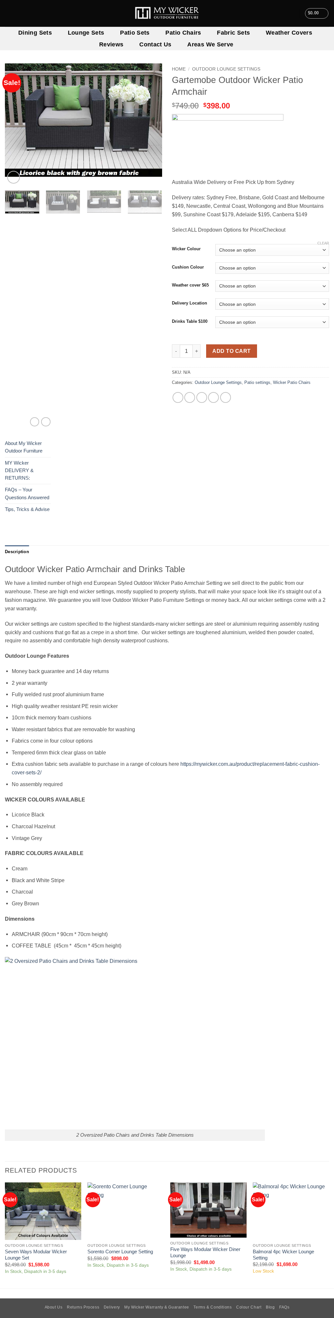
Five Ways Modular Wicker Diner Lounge (205, 1252)
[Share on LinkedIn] (213, 397)
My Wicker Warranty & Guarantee (156, 1307)
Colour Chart (248, 1307)
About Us (54, 1307)
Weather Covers (289, 32)
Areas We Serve (210, 44)
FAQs (284, 1307)
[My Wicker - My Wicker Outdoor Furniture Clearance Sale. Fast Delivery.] (167, 13)
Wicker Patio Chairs (292, 382)
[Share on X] (189, 397)
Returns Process (83, 1307)
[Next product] (34, 422)
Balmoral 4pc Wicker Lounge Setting (283, 1254)
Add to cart (231, 351)
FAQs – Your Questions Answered (27, 493)
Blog (270, 1307)
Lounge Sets (86, 32)
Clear (323, 243)
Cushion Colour (188, 267)
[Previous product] (45, 422)
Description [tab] (17, 551)
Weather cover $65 (190, 285)
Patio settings (257, 382)
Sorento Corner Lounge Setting (120, 1251)
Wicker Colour (186, 249)
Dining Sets (35, 32)
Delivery (112, 1307)
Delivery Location (189, 303)
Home (179, 69)
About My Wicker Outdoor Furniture (23, 447)
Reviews (111, 44)
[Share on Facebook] (178, 397)
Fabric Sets (233, 32)
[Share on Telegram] (225, 397)
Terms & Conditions (212, 1307)
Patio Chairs (183, 32)
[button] (317, 13)
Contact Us (155, 44)
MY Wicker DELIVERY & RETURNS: (19, 470)
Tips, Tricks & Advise (27, 509)
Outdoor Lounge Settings (226, 69)
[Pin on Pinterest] (201, 397)
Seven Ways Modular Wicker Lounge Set (36, 1254)
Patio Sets (135, 32)
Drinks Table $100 (189, 321)
